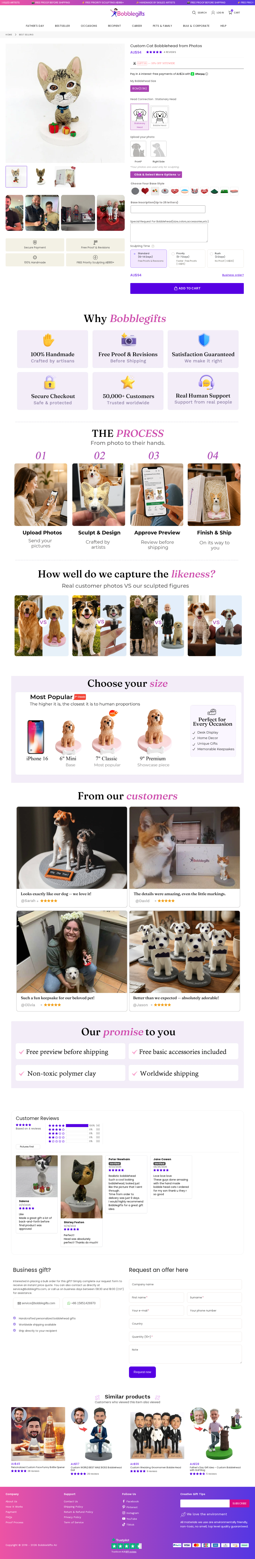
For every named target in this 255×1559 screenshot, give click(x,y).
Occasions (89, 26)
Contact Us (71, 1501)
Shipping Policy (73, 1506)
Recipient (114, 26)
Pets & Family (162, 26)
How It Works (14, 1506)
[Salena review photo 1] (37, 1176)
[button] (154, 52)
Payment (11, 1511)
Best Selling (26, 34)
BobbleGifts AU (47, 1544)
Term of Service (74, 1522)
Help (223, 26)
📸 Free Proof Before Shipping (162, 2)
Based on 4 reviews (28, 1128)
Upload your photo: (142, 137)
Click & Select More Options (155, 174)
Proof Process (14, 1522)
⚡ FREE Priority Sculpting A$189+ (59, 2)
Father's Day (35, 26)
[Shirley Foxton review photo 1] (81, 1186)
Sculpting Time (154, 246)
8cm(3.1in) (139, 88)
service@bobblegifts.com (38, 1303)
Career (137, 26)
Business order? (233, 275)
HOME (9, 34)
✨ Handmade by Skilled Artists (111, 2)
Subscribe (240, 1503)
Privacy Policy (72, 1517)
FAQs (9, 1517)
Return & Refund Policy (78, 1511)
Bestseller (62, 26)
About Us (11, 1501)
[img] (37, 1208)
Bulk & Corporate (196, 26)
